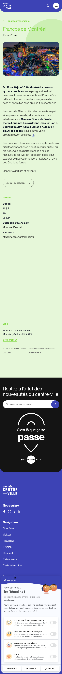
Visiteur (7, 534)
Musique (7, 227)
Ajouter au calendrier (16, 183)
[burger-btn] (56, 6)
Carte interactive (12, 565)
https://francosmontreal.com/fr (18, 236)
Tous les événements (18, 21)
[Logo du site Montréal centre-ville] (7, 6)
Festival (17, 227)
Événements (10, 559)
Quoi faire (8, 528)
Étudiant (8, 547)
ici (33, 134)
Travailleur (8, 540)
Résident (8, 553)
